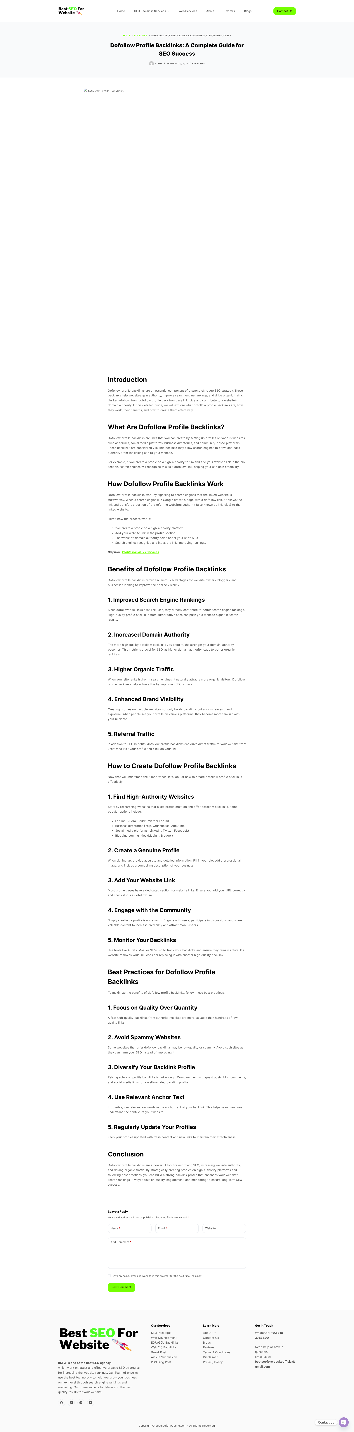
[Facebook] (61, 1402)
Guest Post (158, 1352)
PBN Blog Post (161, 1362)
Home (121, 11)
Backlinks (198, 63)
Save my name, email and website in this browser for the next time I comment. (157, 1275)
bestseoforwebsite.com (170, 1425)
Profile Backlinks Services (140, 552)
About (210, 11)
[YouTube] (90, 1402)
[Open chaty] (344, 1422)
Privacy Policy (213, 1362)
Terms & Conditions (216, 1352)
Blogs (247, 11)
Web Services (188, 11)
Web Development (164, 1338)
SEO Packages (161, 1333)
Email (162, 1228)
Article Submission (164, 1357)
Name (115, 1228)
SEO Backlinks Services (150, 11)
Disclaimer (210, 1357)
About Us (209, 1333)
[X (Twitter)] (71, 1402)
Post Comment (121, 1287)
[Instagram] (80, 1402)
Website (210, 1228)
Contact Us (284, 11)
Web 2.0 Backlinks (163, 1347)
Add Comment (121, 1242)
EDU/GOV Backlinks (164, 1342)
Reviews (229, 11)
